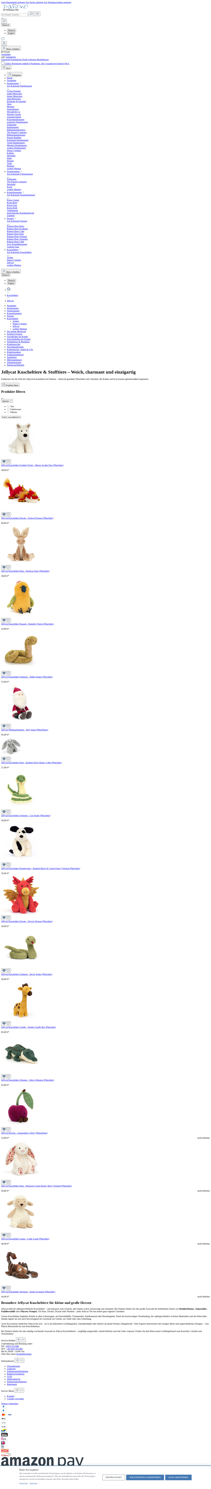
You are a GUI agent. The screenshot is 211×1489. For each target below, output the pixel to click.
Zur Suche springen (35, 2)
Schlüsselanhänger (15, 354)
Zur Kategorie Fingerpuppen (20, 174)
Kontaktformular (23, 1354)
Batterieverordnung (15, 1374)
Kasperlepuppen (14, 313)
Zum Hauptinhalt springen (13, 2)
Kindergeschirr (13, 344)
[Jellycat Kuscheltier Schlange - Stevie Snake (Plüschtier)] (21, 967)
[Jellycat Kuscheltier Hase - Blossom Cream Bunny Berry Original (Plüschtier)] (21, 1178)
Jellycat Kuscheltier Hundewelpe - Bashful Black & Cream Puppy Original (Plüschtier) (40, 868)
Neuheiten (11, 305)
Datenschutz (23, 1483)
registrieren (11, 57)
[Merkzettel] (3, 40)
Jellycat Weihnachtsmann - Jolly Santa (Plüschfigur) (24, 730)
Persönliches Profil (19, 59)
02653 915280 (12, 1346)
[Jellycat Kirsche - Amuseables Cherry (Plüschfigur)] (21, 1125)
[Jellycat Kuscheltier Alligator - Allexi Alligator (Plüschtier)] (21, 1073)
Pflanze (13, 412)
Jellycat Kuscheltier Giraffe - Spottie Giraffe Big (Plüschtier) (28, 1027)
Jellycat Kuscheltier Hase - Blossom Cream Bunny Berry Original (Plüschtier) (36, 1186)
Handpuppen (13, 308)
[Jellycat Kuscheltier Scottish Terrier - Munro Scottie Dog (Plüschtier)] (21, 458)
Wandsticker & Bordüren (18, 342)
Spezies (6, 401)
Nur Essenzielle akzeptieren (145, 1477)
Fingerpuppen (13, 311)
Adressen (32, 59)
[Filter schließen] (2, 398)
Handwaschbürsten (15, 365)
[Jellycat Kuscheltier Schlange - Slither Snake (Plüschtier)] (21, 669)
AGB (9, 1376)
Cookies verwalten (15, 1399)
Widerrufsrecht (13, 1379)
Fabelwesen (15, 409)
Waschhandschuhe (15, 347)
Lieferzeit (11, 1369)
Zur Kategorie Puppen (17, 221)
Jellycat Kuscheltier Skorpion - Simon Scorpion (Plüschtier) (28, 1292)
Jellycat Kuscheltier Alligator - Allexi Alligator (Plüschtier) (27, 1080)
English (11, 33)
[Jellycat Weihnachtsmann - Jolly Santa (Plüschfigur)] (21, 722)
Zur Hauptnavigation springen (57, 2)
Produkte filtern (12, 385)
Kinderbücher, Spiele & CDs (20, 349)
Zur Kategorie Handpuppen (19, 86)
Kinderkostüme (14, 352)
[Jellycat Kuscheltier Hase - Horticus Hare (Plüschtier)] (21, 564)
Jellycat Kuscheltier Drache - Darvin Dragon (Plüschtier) (27, 921)
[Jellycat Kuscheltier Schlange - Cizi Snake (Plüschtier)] (21, 808)
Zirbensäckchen (14, 362)
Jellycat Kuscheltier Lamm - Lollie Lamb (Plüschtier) (25, 1239)
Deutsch (11, 30)
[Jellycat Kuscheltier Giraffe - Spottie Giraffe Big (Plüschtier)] (21, 1020)
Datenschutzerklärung (17, 1381)
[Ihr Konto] (4, 43)
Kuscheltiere (12, 318)
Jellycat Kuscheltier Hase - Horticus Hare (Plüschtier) (25, 571)
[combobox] (14, 14)
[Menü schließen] (8, 89)
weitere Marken (20, 329)
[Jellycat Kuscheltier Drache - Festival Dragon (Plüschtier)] (21, 511)
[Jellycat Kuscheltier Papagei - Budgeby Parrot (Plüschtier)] (21, 616)
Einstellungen (114, 1477)
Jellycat (16, 326)
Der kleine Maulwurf (16, 331)
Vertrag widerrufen (9, 1403)
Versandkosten (13, 1366)
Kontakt (10, 1396)
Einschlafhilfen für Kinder (19, 339)
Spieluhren (12, 357)
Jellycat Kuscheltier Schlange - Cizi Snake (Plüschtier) (25, 815)
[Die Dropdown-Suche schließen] (37, 13)
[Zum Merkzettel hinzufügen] (6, 461)
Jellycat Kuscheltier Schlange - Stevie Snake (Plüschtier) (26, 974)
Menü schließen (13, 49)
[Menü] (2, 18)
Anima (16, 321)
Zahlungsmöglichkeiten (17, 1371)
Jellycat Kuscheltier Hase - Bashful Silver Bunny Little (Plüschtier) (31, 762)
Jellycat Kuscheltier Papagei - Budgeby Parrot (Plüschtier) (27, 624)
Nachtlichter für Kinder (17, 336)
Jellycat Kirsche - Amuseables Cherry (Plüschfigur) (24, 1133)
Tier (12, 406)
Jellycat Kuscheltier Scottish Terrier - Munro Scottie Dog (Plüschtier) (32, 465)
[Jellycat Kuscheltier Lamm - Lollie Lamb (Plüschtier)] (21, 1231)
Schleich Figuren (14, 334)
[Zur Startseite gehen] (15, 10)
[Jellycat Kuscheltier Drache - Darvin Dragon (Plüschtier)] (21, 914)
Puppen (10, 316)
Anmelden (6, 54)
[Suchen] (31, 13)
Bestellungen (43, 59)
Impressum (12, 1384)
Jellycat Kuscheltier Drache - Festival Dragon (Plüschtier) (27, 518)
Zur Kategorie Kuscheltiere (19, 252)
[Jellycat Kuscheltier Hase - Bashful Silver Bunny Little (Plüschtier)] (11, 755)
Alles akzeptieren (178, 1477)
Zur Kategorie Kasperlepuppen (21, 195)
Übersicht (5, 59)
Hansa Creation (20, 323)
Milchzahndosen (14, 360)
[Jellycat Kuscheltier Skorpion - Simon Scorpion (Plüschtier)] (21, 1284)
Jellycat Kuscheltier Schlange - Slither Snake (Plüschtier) (27, 677)
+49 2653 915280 (14, 1349)
